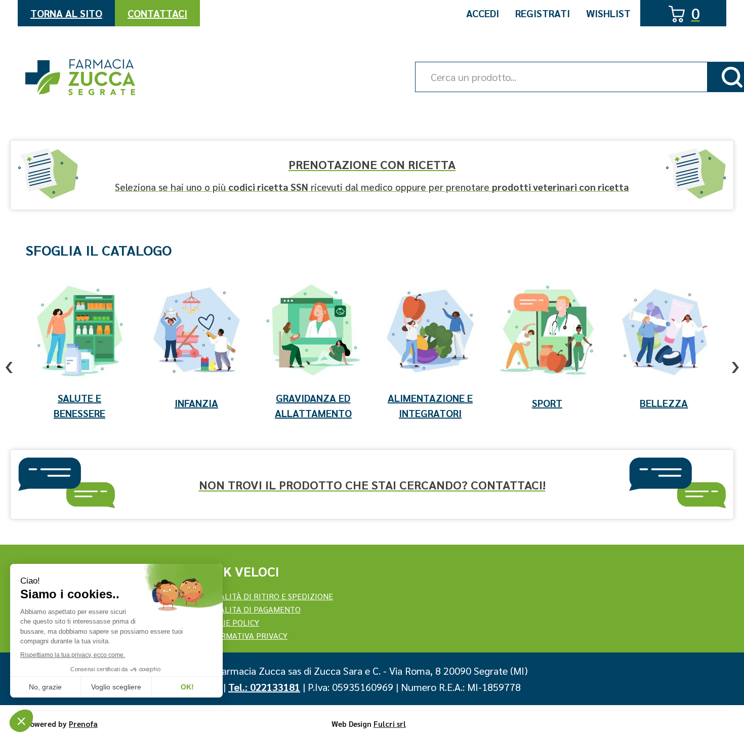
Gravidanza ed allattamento (313, 405)
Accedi (482, 13)
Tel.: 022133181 (264, 686)
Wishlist (608, 13)
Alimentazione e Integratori (430, 405)
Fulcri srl (390, 723)
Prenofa (83, 723)
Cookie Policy (230, 622)
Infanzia (196, 402)
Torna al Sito (66, 13)
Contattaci (157, 13)
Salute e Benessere (79, 405)
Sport (547, 402)
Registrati (542, 13)
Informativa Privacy (244, 635)
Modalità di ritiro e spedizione (267, 596)
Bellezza (664, 402)
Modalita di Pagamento (251, 609)
